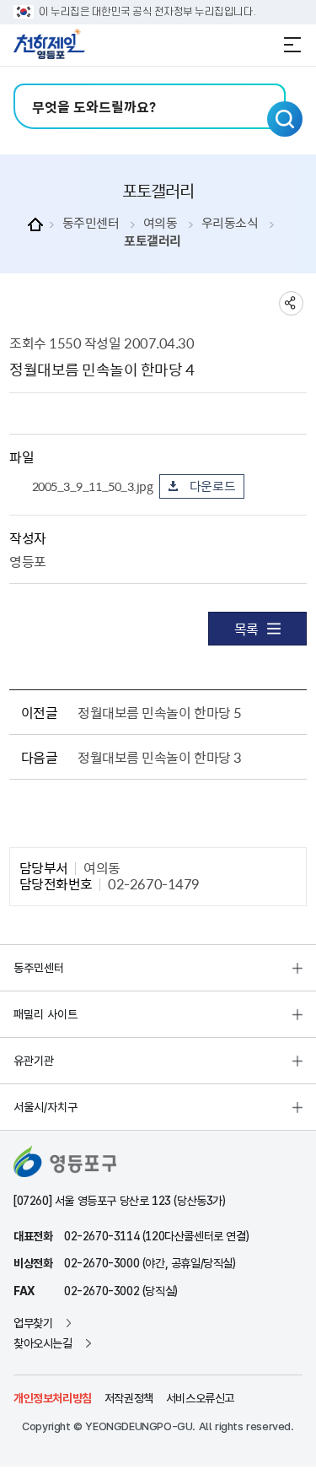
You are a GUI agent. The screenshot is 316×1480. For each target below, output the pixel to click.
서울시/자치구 (45, 1107)
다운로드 (213, 486)
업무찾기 (32, 1323)
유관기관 (33, 1060)
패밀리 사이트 (45, 1014)
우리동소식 (230, 223)
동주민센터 (91, 223)
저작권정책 (128, 1398)
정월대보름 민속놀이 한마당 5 (159, 712)
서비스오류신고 (200, 1398)
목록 (246, 628)
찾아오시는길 (42, 1343)
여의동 (160, 223)
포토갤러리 (152, 241)
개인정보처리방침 (52, 1398)
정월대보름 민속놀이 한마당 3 (159, 757)
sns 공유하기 (291, 303)
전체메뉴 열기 (292, 45)
